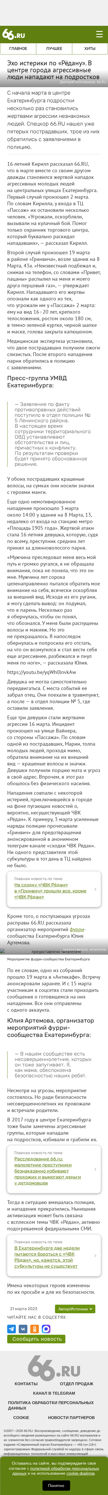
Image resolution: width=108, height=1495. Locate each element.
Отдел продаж (76, 1383)
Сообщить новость (37, 1339)
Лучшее (54, 48)
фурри (77, 929)
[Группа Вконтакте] (23, 1329)
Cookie (21, 1417)
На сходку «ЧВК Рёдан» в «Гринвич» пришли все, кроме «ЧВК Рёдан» (50, 891)
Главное (18, 48)
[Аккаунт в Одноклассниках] (34, 1329)
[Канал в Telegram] (11, 1329)
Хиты (90, 48)
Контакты (26, 1383)
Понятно (56, 1485)
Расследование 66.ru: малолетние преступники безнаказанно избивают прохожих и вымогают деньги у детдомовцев (47, 1171)
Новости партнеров (71, 1417)
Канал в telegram (54, 1393)
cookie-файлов (80, 1473)
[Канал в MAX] (46, 1329)
